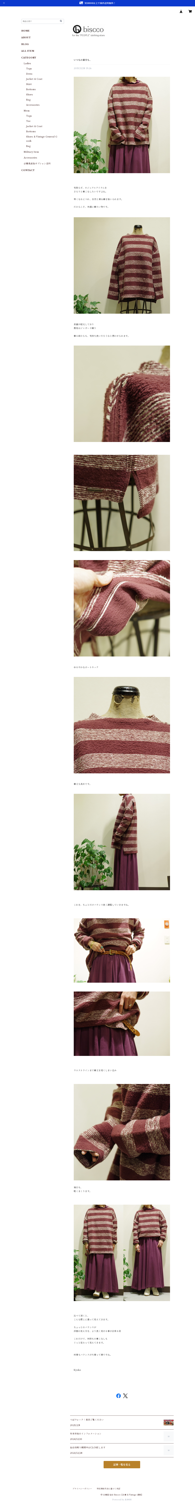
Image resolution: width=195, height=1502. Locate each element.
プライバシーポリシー (82, 1489)
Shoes (29, 94)
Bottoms (31, 89)
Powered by (118, 1499)
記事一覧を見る (121, 1464)
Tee (28, 121)
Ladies (28, 63)
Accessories (33, 105)
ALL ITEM (27, 51)
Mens (27, 110)
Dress (29, 73)
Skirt (29, 84)
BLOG (25, 44)
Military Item (31, 152)
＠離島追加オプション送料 (37, 163)
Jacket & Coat (34, 79)
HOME (25, 30)
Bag (28, 99)
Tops (29, 68)
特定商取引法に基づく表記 (108, 1489)
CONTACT (28, 170)
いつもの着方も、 (83, 60)
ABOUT (26, 37)
